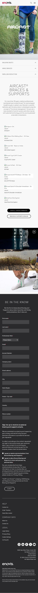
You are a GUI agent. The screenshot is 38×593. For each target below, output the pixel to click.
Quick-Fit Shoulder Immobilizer (13, 192)
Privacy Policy (17, 475)
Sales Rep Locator (7, 513)
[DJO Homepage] (7, 3)
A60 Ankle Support (9, 150)
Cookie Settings (6, 537)
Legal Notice (5, 531)
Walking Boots (7, 62)
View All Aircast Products (18, 210)
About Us (4, 520)
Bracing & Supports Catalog (19, 216)
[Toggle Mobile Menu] (35, 3)
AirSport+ (7, 130)
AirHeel (6, 169)
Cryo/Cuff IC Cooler (9, 159)
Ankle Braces (7, 68)
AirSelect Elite (8, 140)
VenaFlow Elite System (10, 202)
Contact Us (5, 507)
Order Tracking (6, 510)
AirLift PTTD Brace (9, 181)
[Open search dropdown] (31, 5)
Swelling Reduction (9, 74)
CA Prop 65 (5, 540)
